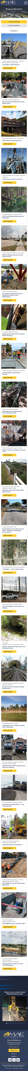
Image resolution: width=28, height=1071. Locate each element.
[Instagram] (14, 1060)
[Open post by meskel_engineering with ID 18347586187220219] (14, 1008)
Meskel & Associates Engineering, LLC (16, 1065)
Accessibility (15, 1068)
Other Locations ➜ (14, 1046)
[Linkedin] (18, 1060)
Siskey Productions (20, 1066)
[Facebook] (10, 1060)
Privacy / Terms (8, 1068)
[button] (25, 2)
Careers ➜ (14, 1053)
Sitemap (21, 1068)
